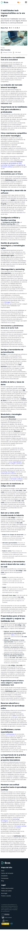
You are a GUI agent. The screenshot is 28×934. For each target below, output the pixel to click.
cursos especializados (15, 462)
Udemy (13, 635)
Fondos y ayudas (6, 896)
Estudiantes (4, 875)
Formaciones (4, 878)
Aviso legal (4, 893)
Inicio (2, 870)
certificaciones (10, 734)
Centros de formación (7, 873)
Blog (2, 880)
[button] (19, 2)
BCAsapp (7, 302)
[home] (4, 2)
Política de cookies (6, 890)
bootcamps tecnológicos (8, 165)
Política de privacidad (7, 888)
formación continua (16, 479)
